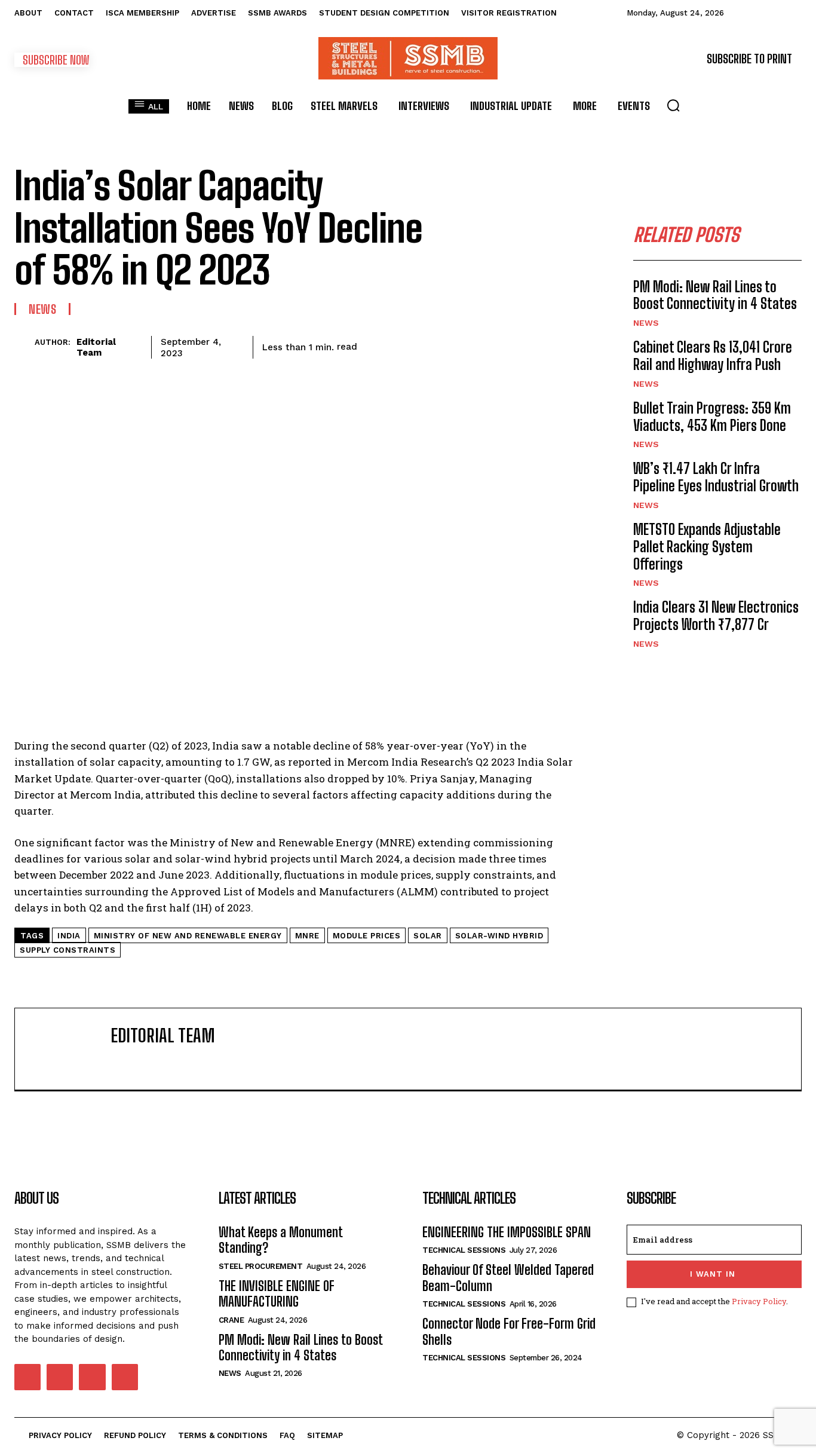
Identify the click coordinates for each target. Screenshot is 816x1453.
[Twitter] (397, 345)
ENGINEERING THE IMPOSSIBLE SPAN (506, 1232)
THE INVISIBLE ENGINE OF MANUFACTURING (277, 1294)
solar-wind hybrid (499, 935)
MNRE (307, 935)
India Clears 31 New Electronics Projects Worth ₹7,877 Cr (716, 615)
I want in (712, 1274)
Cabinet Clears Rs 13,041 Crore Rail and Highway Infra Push (712, 355)
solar (427, 935)
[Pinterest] (424, 345)
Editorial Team (96, 347)
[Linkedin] (479, 345)
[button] (673, 105)
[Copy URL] (534, 345)
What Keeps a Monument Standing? (281, 1240)
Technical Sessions (463, 1250)
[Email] (507, 345)
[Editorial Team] (24, 346)
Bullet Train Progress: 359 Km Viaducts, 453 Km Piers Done (712, 416)
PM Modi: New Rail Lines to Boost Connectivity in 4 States (715, 295)
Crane (231, 1320)
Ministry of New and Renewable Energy (188, 935)
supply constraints (67, 950)
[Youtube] (125, 1377)
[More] (562, 345)
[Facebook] (369, 345)
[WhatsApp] (452, 345)
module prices (367, 935)
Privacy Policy (759, 1301)
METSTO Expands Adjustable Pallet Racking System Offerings (707, 547)
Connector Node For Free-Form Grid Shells (509, 1331)
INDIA (69, 935)
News (42, 309)
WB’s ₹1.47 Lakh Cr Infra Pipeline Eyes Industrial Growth (716, 477)
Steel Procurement (261, 1266)
